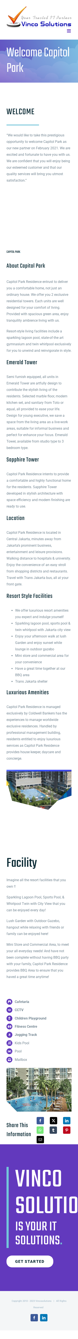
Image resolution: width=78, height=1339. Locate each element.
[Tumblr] (53, 1130)
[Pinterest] (67, 1130)
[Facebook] (40, 1120)
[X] (53, 1120)
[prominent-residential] (39, 771)
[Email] (40, 1139)
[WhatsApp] (40, 1130)
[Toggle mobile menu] (69, 31)
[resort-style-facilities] (39, 1069)
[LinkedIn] (67, 1120)
